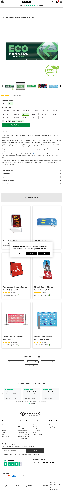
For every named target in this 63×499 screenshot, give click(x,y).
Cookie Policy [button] (43, 248)
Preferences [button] (37, 249)
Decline (31, 253)
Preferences (19, 253)
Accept (44, 253)
